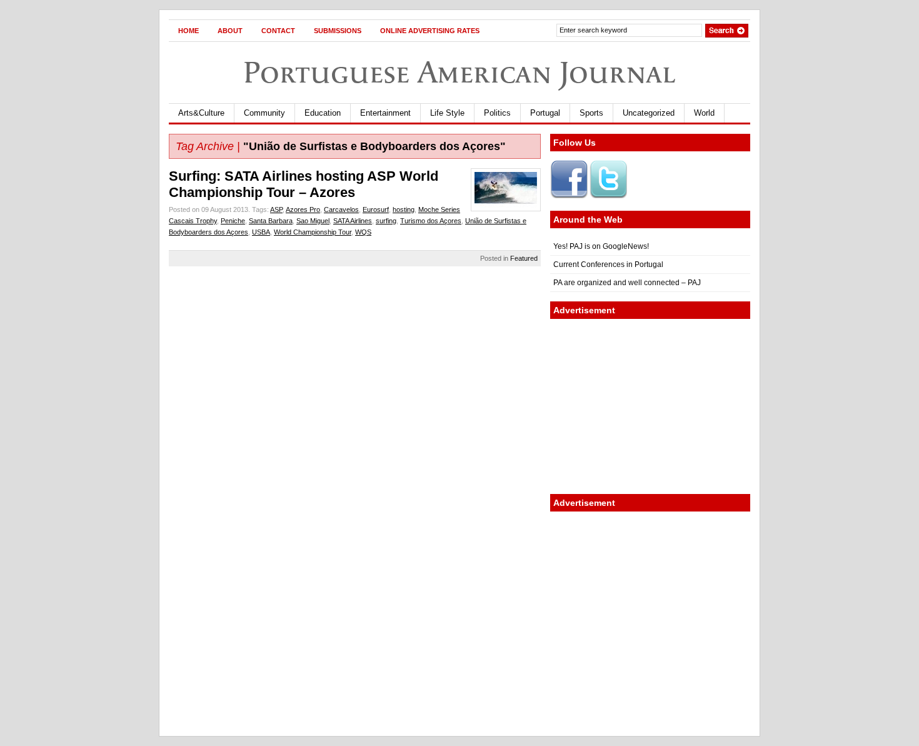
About (230, 30)
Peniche (233, 220)
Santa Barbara (271, 220)
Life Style (447, 113)
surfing (386, 220)
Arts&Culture (201, 113)
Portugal (545, 113)
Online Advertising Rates (430, 30)
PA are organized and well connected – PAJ (627, 282)
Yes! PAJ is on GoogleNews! (601, 246)
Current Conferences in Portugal (608, 264)
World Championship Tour (312, 232)
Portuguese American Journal (459, 72)
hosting (403, 209)
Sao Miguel (312, 220)
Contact (278, 30)
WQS (363, 232)
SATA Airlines (352, 220)
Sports (591, 113)
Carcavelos (341, 209)
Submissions (337, 30)
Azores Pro (303, 209)
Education (322, 113)
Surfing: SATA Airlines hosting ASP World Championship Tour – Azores (303, 184)
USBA (261, 232)
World (704, 113)
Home (188, 30)
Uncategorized (649, 113)
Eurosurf (376, 209)
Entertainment (385, 113)
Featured (524, 258)
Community (264, 113)
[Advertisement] (650, 406)
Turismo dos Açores (430, 220)
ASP (276, 209)
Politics (497, 113)
